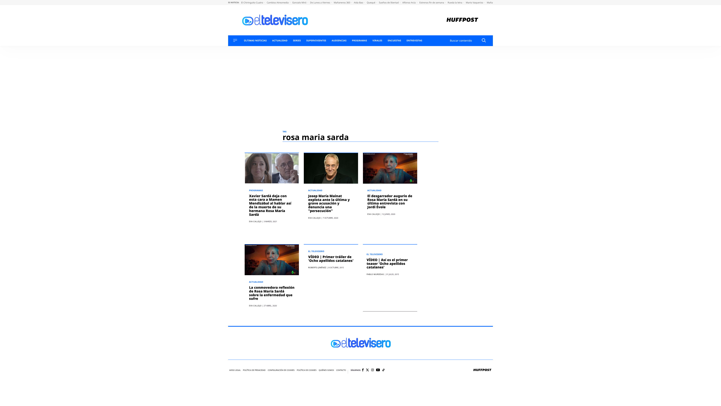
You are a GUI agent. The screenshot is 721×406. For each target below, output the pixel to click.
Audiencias (339, 40)
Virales (377, 40)
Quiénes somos (326, 370)
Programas (359, 40)
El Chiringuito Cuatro (252, 2)
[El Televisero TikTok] (383, 370)
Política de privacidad (254, 370)
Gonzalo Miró (299, 2)
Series (297, 40)
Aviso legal (235, 370)
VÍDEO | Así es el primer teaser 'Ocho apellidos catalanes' (387, 264)
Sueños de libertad (389, 2)
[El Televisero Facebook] (363, 370)
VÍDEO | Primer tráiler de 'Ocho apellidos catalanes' (331, 259)
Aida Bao (359, 2)
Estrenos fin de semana (432, 2)
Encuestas (394, 40)
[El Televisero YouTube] (378, 370)
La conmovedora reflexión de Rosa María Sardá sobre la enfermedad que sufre (272, 293)
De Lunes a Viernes (320, 2)
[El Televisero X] (367, 370)
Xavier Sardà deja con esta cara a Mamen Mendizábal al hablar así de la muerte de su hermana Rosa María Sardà (270, 205)
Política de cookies (307, 370)
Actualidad (280, 40)
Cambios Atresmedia (278, 2)
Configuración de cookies (281, 370)
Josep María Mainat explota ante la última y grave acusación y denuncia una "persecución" (329, 203)
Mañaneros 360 (342, 2)
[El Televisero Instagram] (372, 370)
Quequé (371, 2)
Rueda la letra (455, 2)
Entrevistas (414, 40)
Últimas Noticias (255, 40)
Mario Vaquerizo (475, 2)
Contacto (341, 370)
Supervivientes (316, 40)
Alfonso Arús (409, 2)
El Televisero (316, 251)
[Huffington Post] (462, 20)
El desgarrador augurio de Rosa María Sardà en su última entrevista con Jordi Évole (389, 201)
